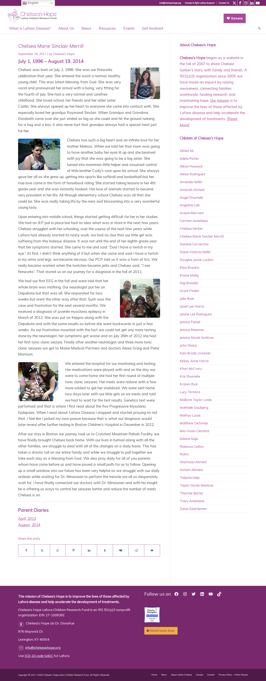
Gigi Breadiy (189, 283)
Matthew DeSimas (194, 423)
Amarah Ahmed (192, 190)
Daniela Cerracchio (194, 244)
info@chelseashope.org (43, 648)
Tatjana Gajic (190, 477)
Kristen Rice (189, 384)
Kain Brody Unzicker (195, 353)
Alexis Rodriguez (192, 174)
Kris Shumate (190, 376)
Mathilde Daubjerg (194, 407)
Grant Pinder (189, 291)
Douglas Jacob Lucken (196, 260)
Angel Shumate (191, 197)
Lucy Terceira (190, 392)
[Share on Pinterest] (73, 550)
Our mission (219, 100)
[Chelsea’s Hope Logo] (34, 14)
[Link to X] (234, 3)
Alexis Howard (191, 166)
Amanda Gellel (191, 182)
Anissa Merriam (192, 213)
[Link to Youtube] (258, 3)
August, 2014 (29, 524)
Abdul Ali (187, 151)
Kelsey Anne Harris (194, 361)
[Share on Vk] (121, 550)
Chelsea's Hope (64, 54)
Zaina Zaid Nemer (193, 509)
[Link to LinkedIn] (252, 3)
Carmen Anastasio (194, 221)
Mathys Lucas (190, 415)
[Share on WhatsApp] (58, 550)
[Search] (257, 28)
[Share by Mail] (152, 550)
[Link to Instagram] (246, 3)
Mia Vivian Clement (194, 431)
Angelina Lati (190, 205)
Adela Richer (189, 158)
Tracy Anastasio (192, 501)
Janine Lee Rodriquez (196, 314)
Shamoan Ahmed (193, 462)
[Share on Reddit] (136, 550)
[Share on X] (42, 550)
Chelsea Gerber (191, 228)
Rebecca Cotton (192, 446)
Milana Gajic (189, 439)
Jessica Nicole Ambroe (197, 337)
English (32, 2)
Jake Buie (187, 298)
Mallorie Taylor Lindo (196, 400)
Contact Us (223, 3)
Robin (184, 454)
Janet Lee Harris (192, 306)
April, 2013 (27, 518)
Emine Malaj (189, 275)
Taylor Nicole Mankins (196, 485)
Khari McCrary (191, 368)
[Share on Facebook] (26, 550)
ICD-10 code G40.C (39, 656)
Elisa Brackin (189, 267)
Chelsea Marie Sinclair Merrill (202, 236)
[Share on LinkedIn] (89, 550)
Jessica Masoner (192, 330)
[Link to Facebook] (240, 3)
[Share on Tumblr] (105, 550)
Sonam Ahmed (191, 470)
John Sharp (188, 345)
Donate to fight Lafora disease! (199, 3)
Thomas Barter (191, 493)
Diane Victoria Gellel (195, 252)
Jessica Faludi (190, 322)
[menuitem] (200, 3)
